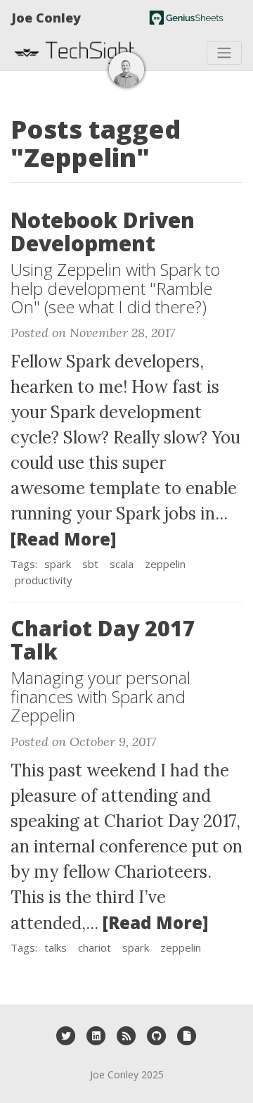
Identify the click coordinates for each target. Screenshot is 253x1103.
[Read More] (63, 538)
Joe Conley (46, 17)
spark (57, 564)
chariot (94, 947)
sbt (90, 564)
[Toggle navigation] (224, 53)
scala (122, 564)
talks (55, 947)
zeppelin (165, 564)
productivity (43, 580)
